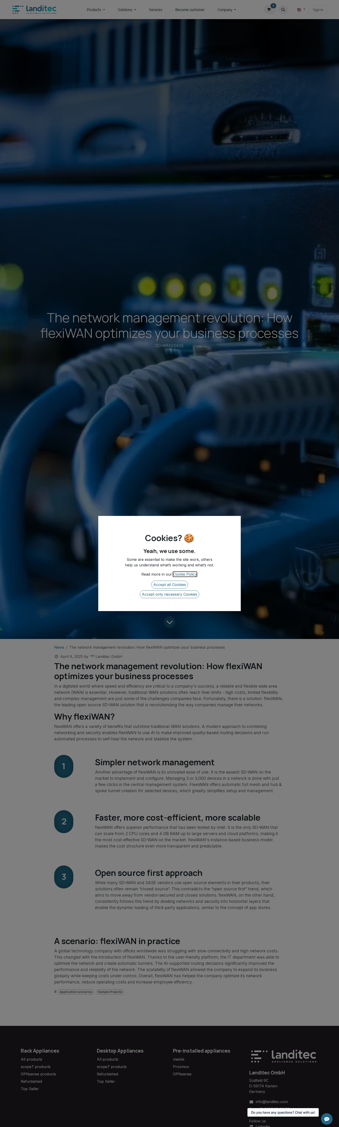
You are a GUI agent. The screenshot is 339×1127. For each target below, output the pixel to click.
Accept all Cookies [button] (169, 584)
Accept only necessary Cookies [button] (169, 594)
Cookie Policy (185, 574)
